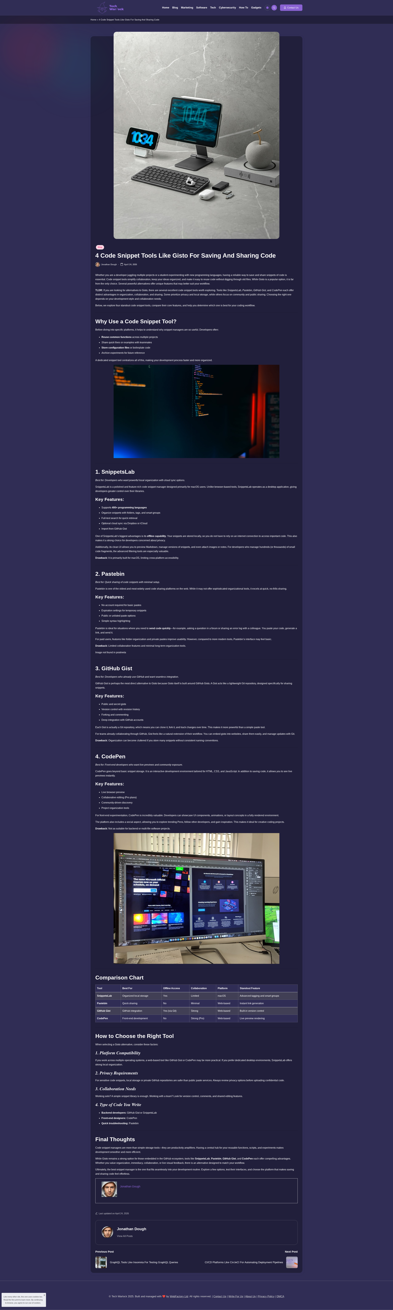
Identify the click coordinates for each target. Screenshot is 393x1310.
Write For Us (235, 1296)
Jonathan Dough (131, 1229)
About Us (250, 1296)
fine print (15, 1300)
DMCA (280, 1296)
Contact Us (219, 1296)
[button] (291, 7)
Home (93, 19)
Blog (100, 247)
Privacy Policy (266, 1296)
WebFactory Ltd (179, 1296)
